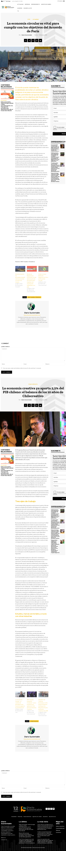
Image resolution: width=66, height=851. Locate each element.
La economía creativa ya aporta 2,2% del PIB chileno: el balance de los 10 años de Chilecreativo (55, 148)
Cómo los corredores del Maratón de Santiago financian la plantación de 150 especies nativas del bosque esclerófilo (45, 841)
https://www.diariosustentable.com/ (32, 315)
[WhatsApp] (36, 40)
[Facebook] (58, 1)
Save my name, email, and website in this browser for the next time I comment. (22, 368)
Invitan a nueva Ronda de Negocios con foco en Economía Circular (43, 277)
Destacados (4, 100)
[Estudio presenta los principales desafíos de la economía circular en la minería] (20, 269)
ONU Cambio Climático (34, 297)
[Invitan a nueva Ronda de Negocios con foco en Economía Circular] (43, 269)
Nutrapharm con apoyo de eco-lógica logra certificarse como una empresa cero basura (49, 336)
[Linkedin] (40, 40)
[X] (62, 1)
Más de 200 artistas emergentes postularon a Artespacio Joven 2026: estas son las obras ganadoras (26, 835)
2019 (28, 19)
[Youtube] (64, 1)
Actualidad (36, 19)
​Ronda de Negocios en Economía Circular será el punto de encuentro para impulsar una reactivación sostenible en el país (31, 280)
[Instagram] (60, 1)
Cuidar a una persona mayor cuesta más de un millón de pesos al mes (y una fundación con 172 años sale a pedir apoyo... (44, 834)
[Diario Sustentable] (32, 306)
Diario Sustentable (27, 35)
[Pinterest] (33, 40)
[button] (18, 11)
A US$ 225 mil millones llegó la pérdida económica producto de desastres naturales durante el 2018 (16, 336)
